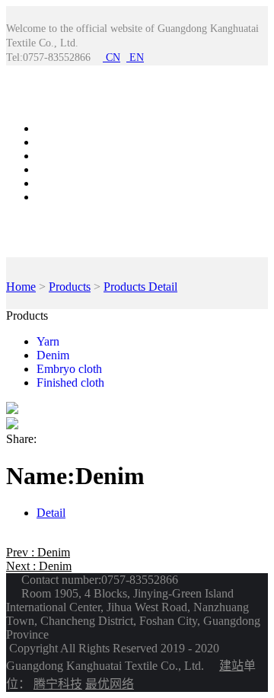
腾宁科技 (57, 683)
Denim (53, 355)
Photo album (67, 169)
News (51, 155)
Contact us (62, 183)
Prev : (38, 552)
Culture (54, 196)
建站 (231, 665)
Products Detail (140, 286)
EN (135, 57)
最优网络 (109, 683)
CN (111, 57)
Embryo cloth (69, 368)
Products (57, 141)
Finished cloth (70, 382)
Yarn (48, 341)
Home (51, 128)
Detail (51, 512)
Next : (39, 565)
